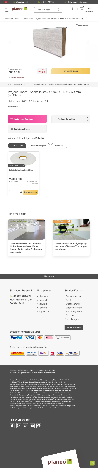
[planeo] (60, 461)
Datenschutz (73, 303)
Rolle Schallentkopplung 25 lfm (21, 170)
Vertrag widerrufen (73, 327)
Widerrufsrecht (74, 307)
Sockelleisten (28, 19)
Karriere (42, 307)
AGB (68, 300)
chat (22, 2)
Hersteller (43, 300)
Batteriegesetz (74, 311)
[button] (6, 2)
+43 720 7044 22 (47, 2)
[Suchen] (59, 9)
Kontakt (42, 303)
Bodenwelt (9, 19)
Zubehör (18, 19)
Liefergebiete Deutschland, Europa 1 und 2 (24, 395)
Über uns (43, 296)
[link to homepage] (19, 9)
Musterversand (78, 2)
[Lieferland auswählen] (6, 2)
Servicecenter (73, 296)
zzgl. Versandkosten (19, 77)
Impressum (44, 311)
